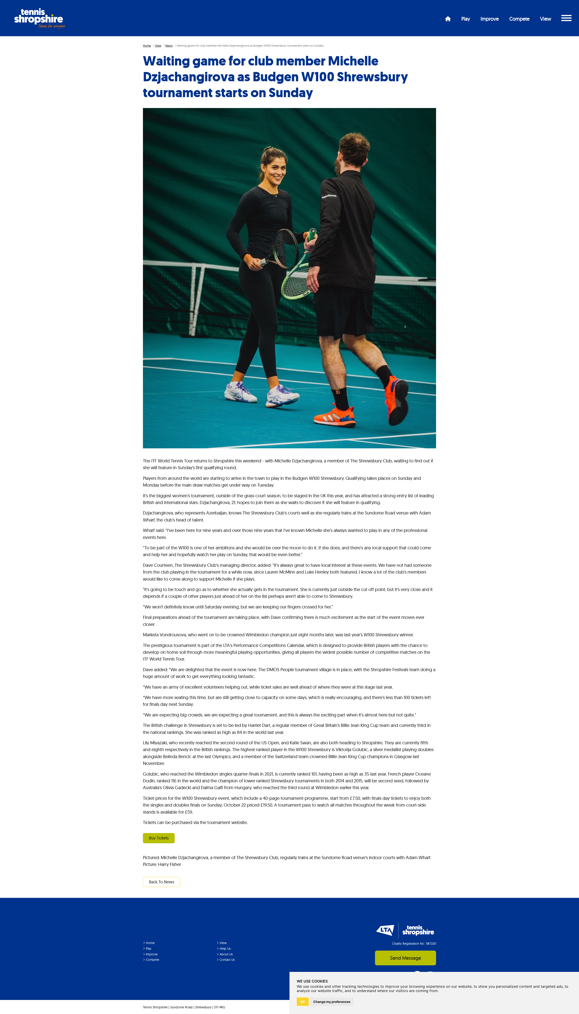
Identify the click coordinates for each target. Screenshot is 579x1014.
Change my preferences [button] (331, 1002)
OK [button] (302, 1002)
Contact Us (227, 960)
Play (465, 19)
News (169, 45)
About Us (226, 954)
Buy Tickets (159, 838)
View (545, 19)
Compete (519, 19)
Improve (490, 19)
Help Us (225, 949)
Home (147, 45)
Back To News (161, 881)
